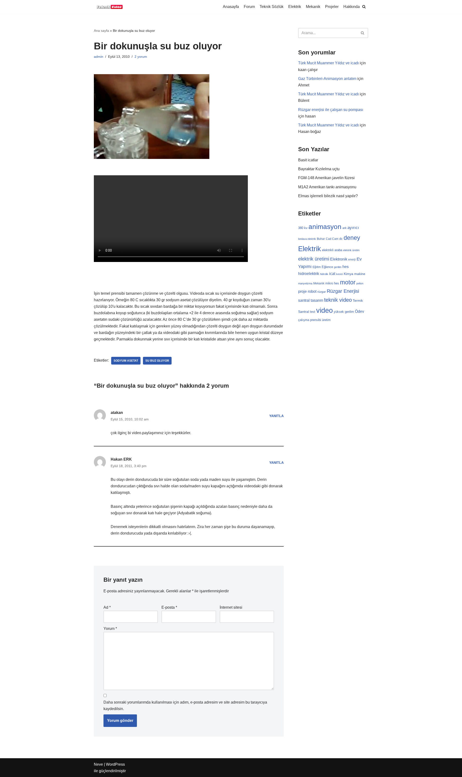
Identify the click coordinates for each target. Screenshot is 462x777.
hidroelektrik (308, 273)
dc (341, 239)
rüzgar (321, 292)
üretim (326, 320)
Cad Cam (332, 239)
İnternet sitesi (231, 607)
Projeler (332, 7)
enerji (352, 259)
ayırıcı (353, 227)
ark (344, 228)
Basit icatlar (308, 160)
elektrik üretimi (313, 258)
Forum (249, 7)
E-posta (169, 607)
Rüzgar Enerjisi (343, 291)
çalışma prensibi (309, 320)
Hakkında (351, 7)
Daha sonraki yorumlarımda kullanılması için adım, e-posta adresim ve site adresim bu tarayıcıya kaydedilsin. (185, 705)
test (312, 311)
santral (304, 300)
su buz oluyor (157, 360)
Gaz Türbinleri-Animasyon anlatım (327, 79)
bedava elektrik (307, 238)
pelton (359, 283)
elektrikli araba (332, 250)
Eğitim (317, 267)
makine (359, 274)
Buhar (321, 239)
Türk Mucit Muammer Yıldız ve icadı (328, 63)
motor (347, 282)
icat (332, 273)
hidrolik (324, 274)
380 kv (303, 228)
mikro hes (332, 283)
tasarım (317, 300)
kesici (339, 274)
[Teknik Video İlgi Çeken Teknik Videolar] (108, 6)
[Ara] (362, 33)
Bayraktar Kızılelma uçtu (319, 169)
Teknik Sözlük (271, 7)
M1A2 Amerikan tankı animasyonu (327, 187)
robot (312, 291)
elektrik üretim (351, 250)
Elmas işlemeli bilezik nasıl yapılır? (328, 196)
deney (352, 237)
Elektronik (338, 259)
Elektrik (294, 7)
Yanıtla (276, 416)
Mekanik (313, 7)
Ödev (359, 311)
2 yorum (141, 57)
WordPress (115, 764)
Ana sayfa (101, 31)
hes (345, 266)
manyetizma (305, 283)
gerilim (337, 267)
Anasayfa (231, 7)
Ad (107, 607)
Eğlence (327, 267)
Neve (98, 764)
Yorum (110, 629)
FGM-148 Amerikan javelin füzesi (326, 178)
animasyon (324, 226)
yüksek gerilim (344, 311)
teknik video (338, 300)
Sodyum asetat (126, 360)
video (324, 310)
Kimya (348, 274)
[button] (364, 6)
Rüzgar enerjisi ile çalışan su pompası (330, 110)
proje (302, 291)
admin (98, 57)
